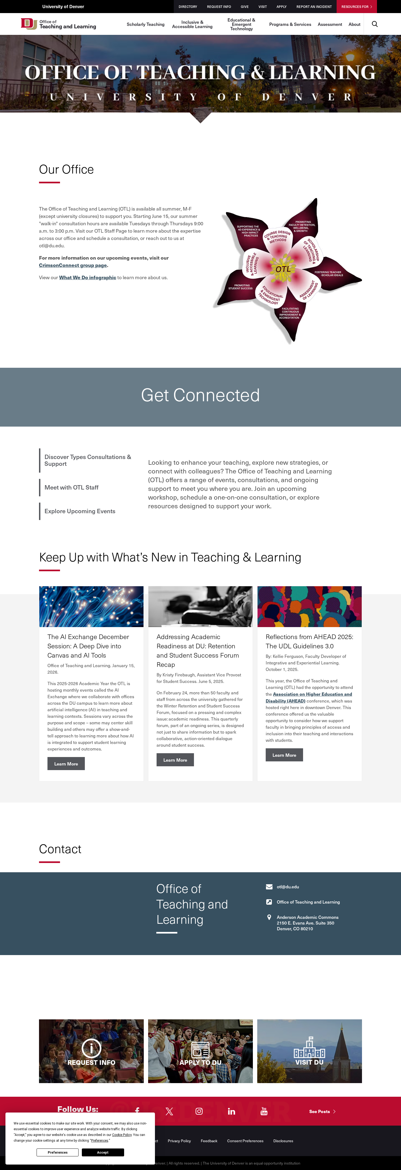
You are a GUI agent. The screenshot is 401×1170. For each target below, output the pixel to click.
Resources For (355, 6)
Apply (282, 6)
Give (245, 6)
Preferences (58, 1152)
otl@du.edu (288, 886)
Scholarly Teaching (145, 24)
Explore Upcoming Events (79, 511)
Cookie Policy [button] (121, 1135)
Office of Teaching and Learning (308, 902)
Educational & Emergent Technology (241, 24)
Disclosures (283, 1140)
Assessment (330, 24)
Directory (188, 6)
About (354, 24)
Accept (103, 1152)
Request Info (219, 6)
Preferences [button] (99, 1140)
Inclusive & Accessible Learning (192, 24)
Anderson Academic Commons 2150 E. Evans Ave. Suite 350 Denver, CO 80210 (308, 922)
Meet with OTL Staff (71, 487)
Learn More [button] (66, 764)
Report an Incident (314, 6)
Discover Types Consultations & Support (87, 459)
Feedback (209, 1140)
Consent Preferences (245, 1140)
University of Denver (63, 6)
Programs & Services (290, 24)
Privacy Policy (179, 1140)
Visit (263, 6)
